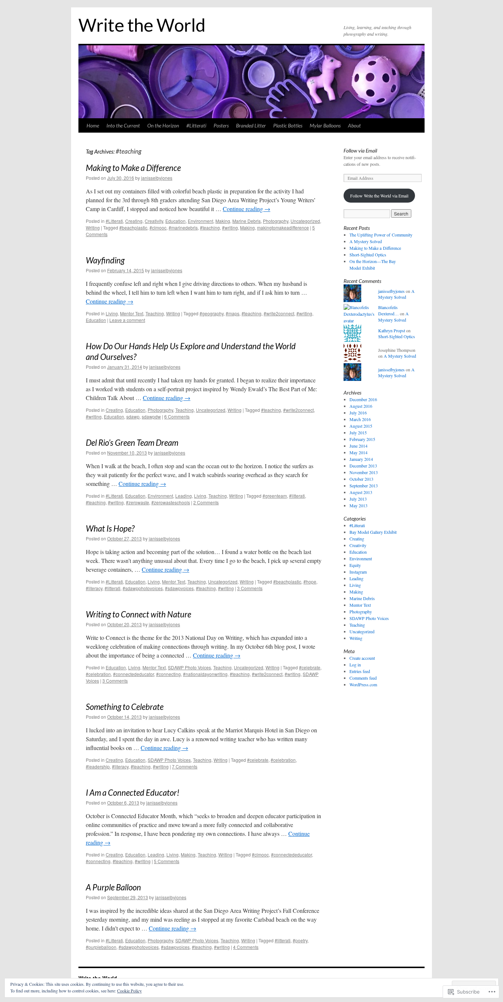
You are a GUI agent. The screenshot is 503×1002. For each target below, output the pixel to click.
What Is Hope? (110, 528)
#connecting (168, 674)
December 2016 (363, 399)
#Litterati (196, 125)
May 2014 (358, 452)
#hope (309, 581)
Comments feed (363, 678)
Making (222, 221)
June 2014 (358, 446)
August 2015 (360, 426)
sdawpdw (151, 416)
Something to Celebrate (124, 707)
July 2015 (358, 432)
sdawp (133, 416)
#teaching (210, 227)
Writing (93, 227)
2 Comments (206, 502)
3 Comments (250, 588)
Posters (221, 125)
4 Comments (245, 947)
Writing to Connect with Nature (138, 614)
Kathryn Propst (391, 330)
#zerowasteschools (170, 502)
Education (175, 221)
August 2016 (360, 406)
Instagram (358, 572)
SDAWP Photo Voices (189, 667)
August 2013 (360, 492)
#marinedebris (183, 227)
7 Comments (184, 766)
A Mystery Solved (365, 241)
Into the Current (123, 125)
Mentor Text (131, 313)
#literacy (94, 588)
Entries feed (359, 671)
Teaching (154, 313)
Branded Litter (251, 125)
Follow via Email (360, 150)
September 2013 (363, 485)
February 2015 (362, 439)
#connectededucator (133, 674)
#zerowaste (137, 502)
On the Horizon (163, 125)
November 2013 (363, 472)
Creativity (154, 221)
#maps (232, 313)
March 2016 (360, 419)
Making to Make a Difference (133, 168)
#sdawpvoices (179, 588)
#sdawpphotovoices (143, 588)
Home (93, 125)
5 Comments (166, 861)
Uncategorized (305, 221)
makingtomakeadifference (283, 227)
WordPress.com (363, 684)
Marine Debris (246, 221)
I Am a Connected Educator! (132, 793)
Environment (200, 221)
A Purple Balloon (113, 887)
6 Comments (177, 416)
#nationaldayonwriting (205, 674)
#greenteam (275, 496)
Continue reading (246, 209)
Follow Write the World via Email (379, 196)
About (354, 125)
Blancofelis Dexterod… (388, 310)
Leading (183, 496)
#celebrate (309, 667)
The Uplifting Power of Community (380, 235)
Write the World (141, 24)
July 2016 (358, 413)
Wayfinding (105, 260)
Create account (362, 658)
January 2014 (361, 459)
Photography (275, 221)
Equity (355, 565)
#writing (230, 227)
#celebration (98, 674)
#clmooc (158, 227)
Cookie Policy (129, 991)
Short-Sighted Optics (367, 254)
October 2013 (361, 479)
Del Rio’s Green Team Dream (132, 443)
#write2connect (279, 313)
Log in (355, 665)
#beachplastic (133, 227)
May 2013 (358, 505)
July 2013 (358, 499)
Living (112, 313)
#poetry (300, 940)
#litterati (297, 496)
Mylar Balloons (325, 125)
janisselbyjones (156, 178)
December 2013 (363, 466)
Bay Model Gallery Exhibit (373, 532)
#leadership (98, 766)
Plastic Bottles (287, 125)
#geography (212, 313)
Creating (134, 221)
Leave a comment (127, 320)
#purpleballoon (101, 947)
